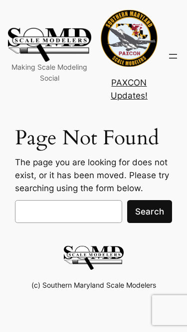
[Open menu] (173, 56)
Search (149, 212)
